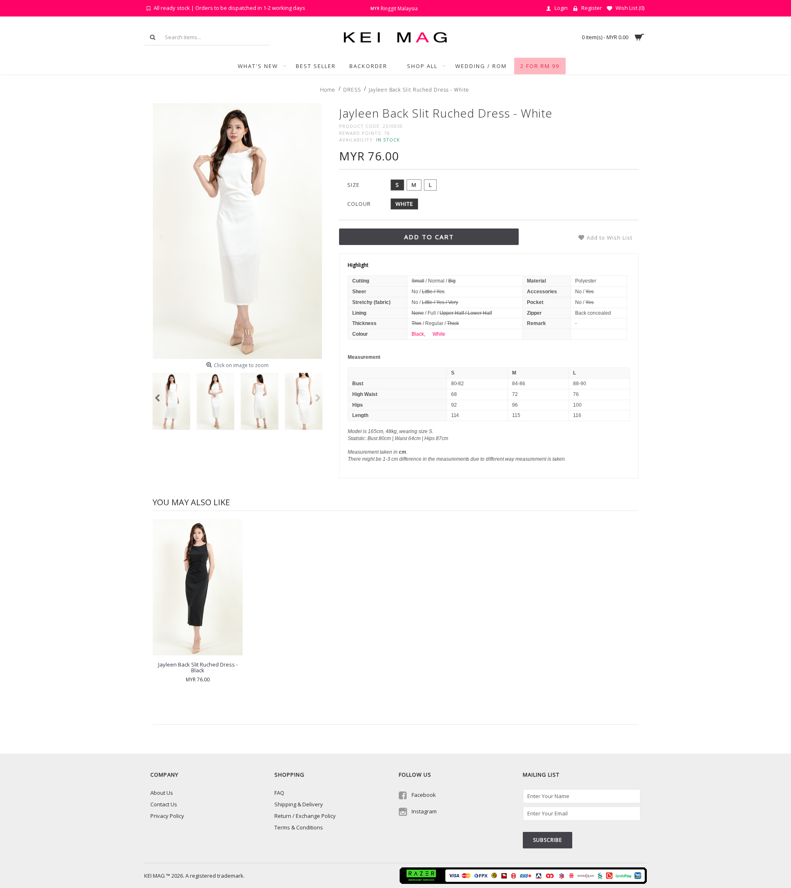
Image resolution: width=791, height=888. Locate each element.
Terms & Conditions (298, 827)
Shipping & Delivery (298, 804)
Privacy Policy (167, 816)
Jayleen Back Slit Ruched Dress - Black (198, 667)
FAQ (279, 792)
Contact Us (163, 804)
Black (418, 334)
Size (353, 184)
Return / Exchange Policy (305, 816)
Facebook (424, 794)
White (439, 334)
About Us (161, 792)
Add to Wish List (609, 237)
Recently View (182, 715)
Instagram (424, 811)
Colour (359, 203)
